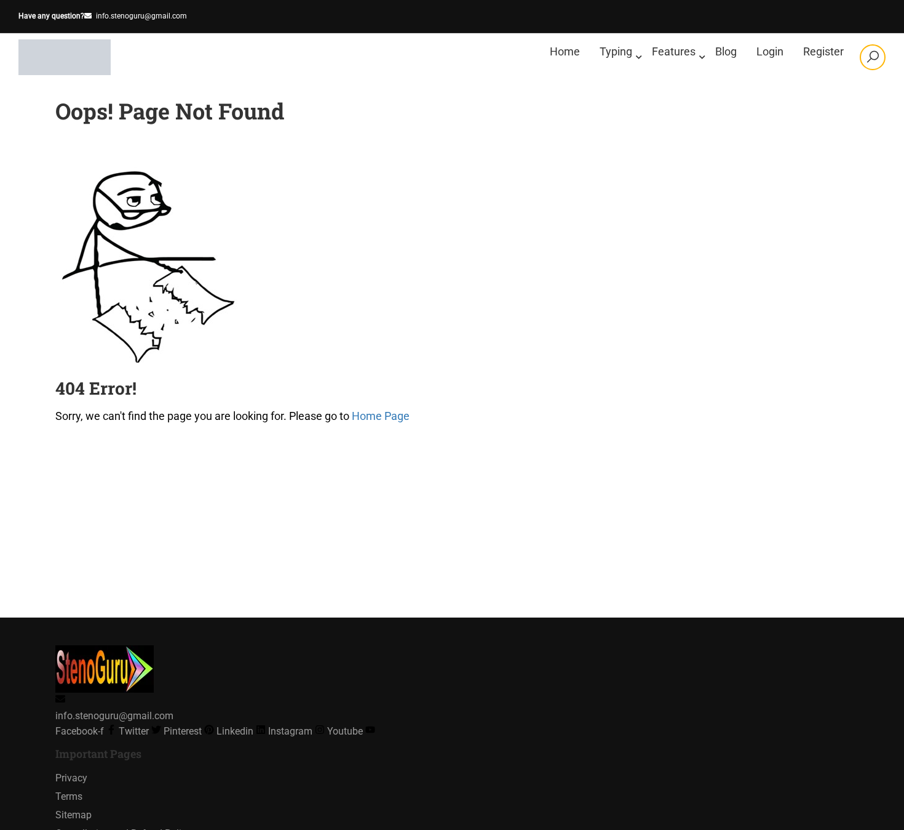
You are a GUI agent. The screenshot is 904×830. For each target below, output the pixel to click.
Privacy (71, 778)
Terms (68, 796)
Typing (616, 51)
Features (674, 51)
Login (769, 51)
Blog (726, 51)
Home (565, 51)
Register (823, 51)
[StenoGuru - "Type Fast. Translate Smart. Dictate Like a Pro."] (65, 57)
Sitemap (73, 815)
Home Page (381, 415)
